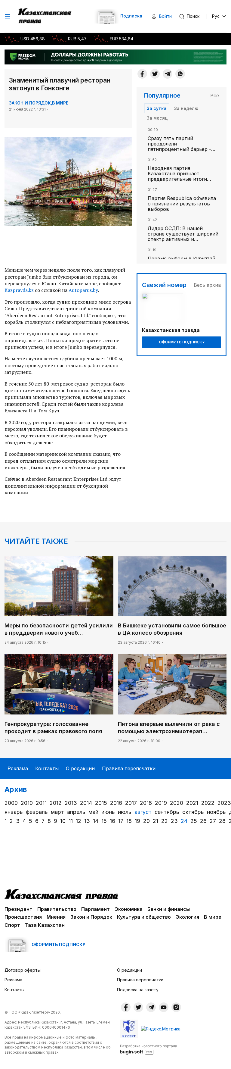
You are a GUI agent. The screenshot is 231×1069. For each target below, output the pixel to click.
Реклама (18, 768)
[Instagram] (176, 1007)
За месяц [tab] (157, 117)
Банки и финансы (168, 909)
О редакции (80, 768)
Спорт (12, 925)
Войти (165, 16)
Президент (18, 909)
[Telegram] (167, 74)
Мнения (56, 917)
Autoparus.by (83, 290)
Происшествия (23, 917)
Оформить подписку (182, 342)
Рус (216, 16)
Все (214, 95)
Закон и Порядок (30, 102)
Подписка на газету (138, 989)
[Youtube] (163, 1007)
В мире (60, 102)
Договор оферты (23, 970)
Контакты (47, 768)
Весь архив (207, 285)
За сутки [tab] (156, 108)
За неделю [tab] (186, 108)
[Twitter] (155, 74)
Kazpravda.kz (19, 290)
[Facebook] (142, 74)
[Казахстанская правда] (45, 16)
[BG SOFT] (148, 1049)
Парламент (95, 909)
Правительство (56, 909)
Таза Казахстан (45, 925)
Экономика (129, 909)
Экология (187, 917)
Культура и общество (144, 917)
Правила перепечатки (129, 768)
